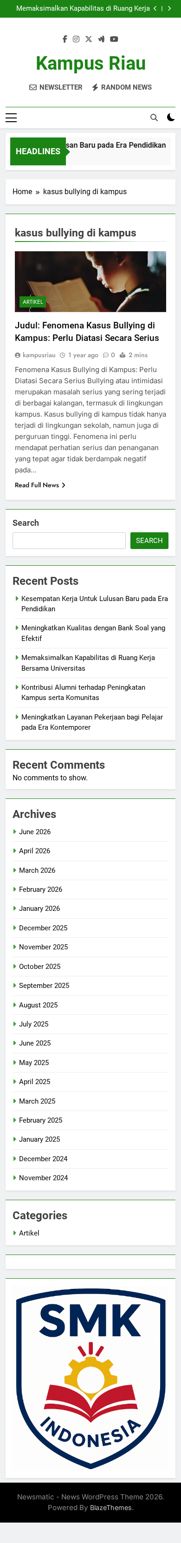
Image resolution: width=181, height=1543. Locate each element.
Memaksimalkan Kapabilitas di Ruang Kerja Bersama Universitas (83, 9)
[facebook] (65, 39)
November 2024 (43, 1178)
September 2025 (44, 985)
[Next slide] (169, 9)
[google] (101, 39)
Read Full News (37, 485)
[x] (88, 39)
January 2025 (39, 1139)
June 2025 (35, 1043)
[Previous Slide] (155, 9)
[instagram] (76, 39)
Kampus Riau (91, 63)
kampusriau (39, 355)
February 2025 (40, 1120)
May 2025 (34, 1063)
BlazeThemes (111, 1507)
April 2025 (34, 1082)
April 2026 (34, 851)
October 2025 (39, 966)
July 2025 (33, 1024)
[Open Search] (154, 117)
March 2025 (37, 1101)
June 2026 (35, 832)
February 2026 (40, 889)
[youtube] (114, 39)
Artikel (33, 302)
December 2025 (43, 928)
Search (26, 523)
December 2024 (43, 1159)
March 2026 (37, 870)
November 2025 (43, 947)
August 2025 (38, 1005)
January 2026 (39, 908)
